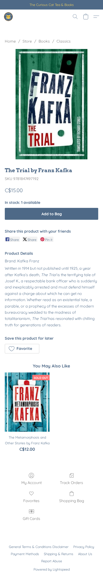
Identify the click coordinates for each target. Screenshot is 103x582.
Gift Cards (31, 518)
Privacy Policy (83, 547)
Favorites (31, 500)
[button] (8, 17)
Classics (64, 41)
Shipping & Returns (58, 554)
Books (44, 41)
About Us (85, 554)
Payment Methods (25, 554)
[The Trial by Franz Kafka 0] (51, 104)
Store (27, 41)
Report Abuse (51, 561)
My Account (31, 482)
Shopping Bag (71, 500)
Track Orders (71, 482)
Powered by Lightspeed (52, 569)
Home (10, 41)
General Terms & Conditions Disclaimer (39, 547)
